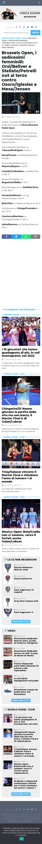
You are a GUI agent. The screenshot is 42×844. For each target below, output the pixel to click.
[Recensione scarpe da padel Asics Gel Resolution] (8, 690)
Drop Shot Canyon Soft (26, 601)
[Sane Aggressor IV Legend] (8, 590)
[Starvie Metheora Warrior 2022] (8, 568)
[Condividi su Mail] (35, 236)
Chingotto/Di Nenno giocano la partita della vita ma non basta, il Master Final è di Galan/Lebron (19, 415)
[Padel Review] (3, 3)
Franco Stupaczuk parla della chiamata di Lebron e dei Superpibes (26, 667)
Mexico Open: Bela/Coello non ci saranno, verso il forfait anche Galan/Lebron (21, 536)
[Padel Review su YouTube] (32, 27)
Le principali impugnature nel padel (26, 679)
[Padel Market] (21, 14)
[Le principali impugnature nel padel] (8, 679)
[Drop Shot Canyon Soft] (8, 602)
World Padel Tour (17, 38)
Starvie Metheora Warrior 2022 (23, 568)
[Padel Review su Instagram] (20, 27)
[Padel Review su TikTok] (24, 27)
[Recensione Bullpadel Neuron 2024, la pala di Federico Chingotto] (8, 639)
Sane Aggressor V (23, 612)
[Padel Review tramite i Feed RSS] (36, 27)
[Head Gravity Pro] (8, 579)
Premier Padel (11, 315)
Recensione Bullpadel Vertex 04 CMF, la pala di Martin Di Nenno (26, 653)
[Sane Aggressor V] (8, 613)
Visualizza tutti (21, 622)
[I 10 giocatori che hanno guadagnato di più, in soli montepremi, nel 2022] (21, 331)
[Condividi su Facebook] (6, 236)
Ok (22, 839)
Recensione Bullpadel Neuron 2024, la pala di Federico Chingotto (26, 640)
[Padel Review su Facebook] (17, 27)
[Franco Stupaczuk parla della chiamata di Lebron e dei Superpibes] (8, 664)
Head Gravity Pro (23, 579)
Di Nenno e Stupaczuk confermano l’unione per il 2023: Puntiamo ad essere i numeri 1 (25, 784)
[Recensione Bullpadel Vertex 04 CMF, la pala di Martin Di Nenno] (8, 651)
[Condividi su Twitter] (16, 236)
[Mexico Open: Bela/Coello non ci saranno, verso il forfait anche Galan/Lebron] (21, 513)
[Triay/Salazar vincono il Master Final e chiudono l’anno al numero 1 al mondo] (21, 453)
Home (4, 38)
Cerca (35, 32)
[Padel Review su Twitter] (28, 27)
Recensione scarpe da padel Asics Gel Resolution (26, 692)
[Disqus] (21, 269)
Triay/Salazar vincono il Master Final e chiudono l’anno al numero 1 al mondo (20, 476)
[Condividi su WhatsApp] (26, 236)
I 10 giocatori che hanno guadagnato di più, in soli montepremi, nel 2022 (21, 352)
